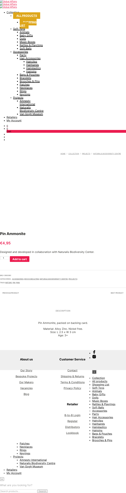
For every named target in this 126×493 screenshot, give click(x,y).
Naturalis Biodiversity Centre (31, 109)
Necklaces (26, 87)
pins (18, 283)
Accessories (20, 51)
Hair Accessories (30, 58)
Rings (23, 91)
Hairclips (31, 61)
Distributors (72, 427)
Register (72, 421)
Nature (8, 283)
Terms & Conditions (72, 382)
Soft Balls (26, 48)
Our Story (26, 370)
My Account (14, 120)
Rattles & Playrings (31, 45)
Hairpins (31, 71)
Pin (14, 283)
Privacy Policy (72, 388)
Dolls (23, 38)
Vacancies (26, 388)
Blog (26, 394)
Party (23, 55)
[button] (7, 125)
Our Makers (26, 382)
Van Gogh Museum (31, 114)
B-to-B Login (72, 415)
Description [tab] (63, 310)
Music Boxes (27, 41)
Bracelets (25, 77)
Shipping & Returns (72, 376)
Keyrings (25, 94)
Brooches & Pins (30, 81)
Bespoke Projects (26, 376)
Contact (72, 370)
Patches (25, 84)
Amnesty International (27, 102)
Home (63, 154)
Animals (24, 32)
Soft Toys (19, 28)
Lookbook (72, 432)
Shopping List (28, 23)
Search (42, 491)
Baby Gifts (26, 35)
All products (26, 15)
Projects (18, 97)
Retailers (12, 117)
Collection (13, 12)
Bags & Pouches (30, 74)
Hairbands (32, 64)
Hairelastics (33, 68)
